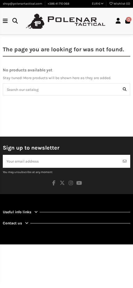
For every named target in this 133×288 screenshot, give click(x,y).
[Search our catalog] (124, 89)
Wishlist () (121, 4)
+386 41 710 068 (58, 4)
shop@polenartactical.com (23, 4)
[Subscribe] (124, 161)
